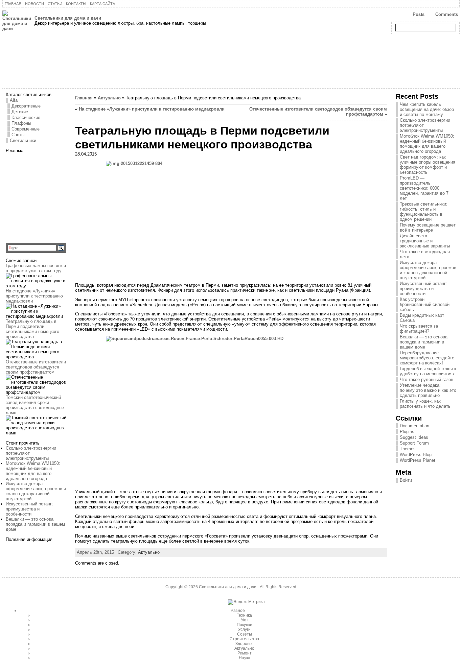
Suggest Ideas (414, 437)
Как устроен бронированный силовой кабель (424, 304)
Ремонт (244, 653)
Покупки (244, 624)
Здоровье (244, 643)
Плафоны (21, 123)
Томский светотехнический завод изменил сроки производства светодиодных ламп (35, 405)
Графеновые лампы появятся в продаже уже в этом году (36, 268)
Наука (244, 658)
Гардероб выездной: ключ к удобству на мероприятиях (428, 371)
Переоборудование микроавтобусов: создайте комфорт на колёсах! (427, 357)
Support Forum (414, 443)
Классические (25, 117)
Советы (244, 634)
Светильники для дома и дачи (67, 18)
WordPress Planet (417, 460)
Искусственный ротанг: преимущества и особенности (29, 509)
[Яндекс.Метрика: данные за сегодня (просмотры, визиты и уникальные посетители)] (246, 602)
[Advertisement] (48, 195)
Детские (19, 111)
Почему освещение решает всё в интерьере (428, 227)
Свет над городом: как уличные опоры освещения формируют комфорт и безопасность (427, 164)
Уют (244, 620)
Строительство (244, 639)
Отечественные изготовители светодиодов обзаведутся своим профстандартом (36, 367)
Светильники (23, 140)
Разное (238, 610)
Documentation (414, 425)
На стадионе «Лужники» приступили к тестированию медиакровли (34, 296)
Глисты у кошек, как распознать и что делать (425, 404)
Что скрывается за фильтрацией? (419, 329)
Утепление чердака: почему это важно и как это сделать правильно (428, 390)
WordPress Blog (416, 454)
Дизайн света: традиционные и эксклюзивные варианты (425, 240)
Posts (418, 14)
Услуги (244, 629)
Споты (17, 134)
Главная (84, 97)
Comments (446, 14)
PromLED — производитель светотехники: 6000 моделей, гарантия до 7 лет (424, 188)
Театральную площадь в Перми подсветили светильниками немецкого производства (32, 329)
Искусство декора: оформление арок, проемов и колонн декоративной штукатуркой (36, 491)
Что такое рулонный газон (426, 379)
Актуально (109, 97)
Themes (408, 448)
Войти (406, 480)
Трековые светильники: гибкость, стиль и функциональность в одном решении (423, 211)
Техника (244, 615)
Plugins (407, 431)
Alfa (14, 100)
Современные (25, 129)
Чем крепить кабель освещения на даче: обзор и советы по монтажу (427, 109)
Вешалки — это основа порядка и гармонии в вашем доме (35, 524)
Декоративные (26, 106)
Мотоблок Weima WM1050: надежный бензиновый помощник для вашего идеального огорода (33, 471)
